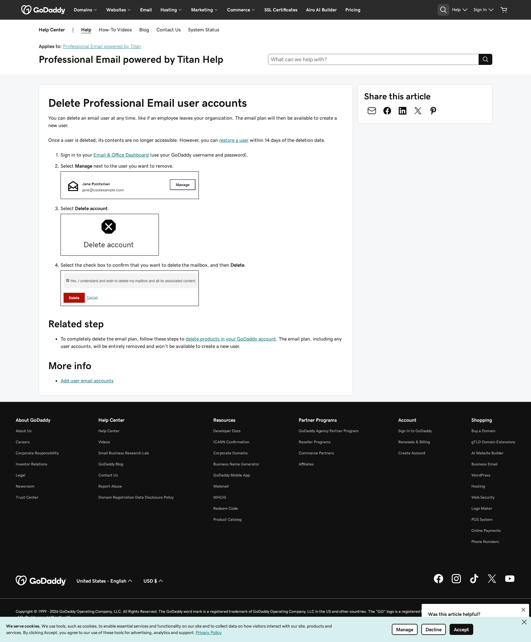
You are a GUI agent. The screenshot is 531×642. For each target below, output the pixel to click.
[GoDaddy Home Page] (41, 581)
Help (86, 29)
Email (146, 9)
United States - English (101, 580)
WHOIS (219, 497)
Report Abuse (110, 486)
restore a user (234, 140)
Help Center (109, 431)
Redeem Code (225, 508)
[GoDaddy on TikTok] (474, 582)
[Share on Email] (372, 110)
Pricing (352, 9)
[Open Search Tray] (443, 10)
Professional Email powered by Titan (102, 46)
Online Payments (486, 530)
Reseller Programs (315, 442)
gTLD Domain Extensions (493, 442)
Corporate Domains (230, 453)
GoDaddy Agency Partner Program (329, 431)
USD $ (150, 580)
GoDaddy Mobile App (231, 475)
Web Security (482, 497)
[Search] (485, 59)
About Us (24, 431)
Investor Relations (31, 464)
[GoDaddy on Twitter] (492, 582)
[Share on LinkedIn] (402, 110)
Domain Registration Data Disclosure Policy (136, 497)
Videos (104, 442)
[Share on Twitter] (418, 110)
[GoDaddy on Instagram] (456, 582)
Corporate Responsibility (37, 453)
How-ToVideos (115, 29)
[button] (523, 609)
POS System (482, 519)
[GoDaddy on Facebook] (438, 582)
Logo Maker (481, 508)
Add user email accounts (87, 380)
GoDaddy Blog (110, 464)
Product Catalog (227, 519)
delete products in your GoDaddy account (231, 338)
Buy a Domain (483, 431)
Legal (20, 475)
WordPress (480, 475)
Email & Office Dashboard (121, 154)
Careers (23, 442)
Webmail (221, 486)
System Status (203, 29)
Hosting (478, 486)
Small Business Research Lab (123, 453)
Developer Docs (227, 431)
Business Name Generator (236, 464)
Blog (144, 29)
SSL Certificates (280, 9)
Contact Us (168, 29)
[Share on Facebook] (387, 110)
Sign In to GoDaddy (415, 431)
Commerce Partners (316, 453)
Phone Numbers (485, 542)
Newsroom (25, 486)
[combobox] (373, 59)
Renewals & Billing (414, 442)
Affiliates (306, 464)
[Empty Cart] (504, 10)
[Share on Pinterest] (433, 110)
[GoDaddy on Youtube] (509, 582)
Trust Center (27, 497)
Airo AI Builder (321, 9)
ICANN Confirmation (231, 442)
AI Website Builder (487, 453)
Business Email (484, 464)
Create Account (412, 453)
